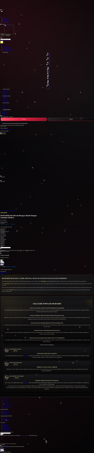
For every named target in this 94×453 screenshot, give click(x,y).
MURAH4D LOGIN (5, 114)
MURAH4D (5, 19)
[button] (2, 178)
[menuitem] (5, 46)
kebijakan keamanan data (24, 435)
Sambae (4, 99)
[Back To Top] (0, 451)
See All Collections (6, 101)
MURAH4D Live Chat (7, 419)
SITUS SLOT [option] (2, 233)
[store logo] (9, 33)
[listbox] (18, 239)
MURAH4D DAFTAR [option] (2, 241)
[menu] (47, 78)
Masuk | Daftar (5, 18)
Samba (4, 97)
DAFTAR (24, 119)
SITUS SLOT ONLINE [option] (2, 237)
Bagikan (1, 273)
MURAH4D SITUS (6, 414)
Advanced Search (3, 40)
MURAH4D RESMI (6, 407)
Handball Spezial (5, 96)
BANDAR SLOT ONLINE (7, 405)
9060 (3, 107)
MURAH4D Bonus (6, 418)
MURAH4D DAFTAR (7, 429)
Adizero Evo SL (5, 100)
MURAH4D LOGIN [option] (2, 244)
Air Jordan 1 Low (6, 91)
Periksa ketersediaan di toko (5, 272)
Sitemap (4, 420)
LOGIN (71, 119)
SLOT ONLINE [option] (3, 235)
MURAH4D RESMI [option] (2, 246)
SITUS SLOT (5, 20)
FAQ (3, 417)
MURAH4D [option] (2, 232)
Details (1, 274)
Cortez (4, 90)
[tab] (47, 44)
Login (2, 35)
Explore (1, 44)
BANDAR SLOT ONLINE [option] (3, 239)
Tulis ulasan (14, 266)
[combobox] (5, 39)
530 (3, 103)
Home (4, 122)
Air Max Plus (5, 92)
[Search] (1, 42)
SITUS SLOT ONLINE (7, 21)
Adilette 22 (4, 98)
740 (3, 104)
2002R (4, 105)
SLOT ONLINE (5, 22)
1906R (4, 106)
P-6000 (4, 93)
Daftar (7, 35)
